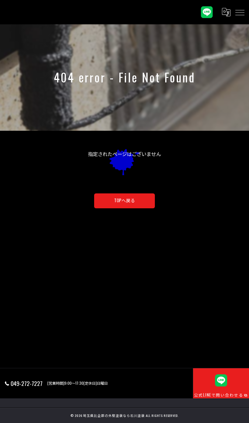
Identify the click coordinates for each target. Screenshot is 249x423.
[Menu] (240, 12)
